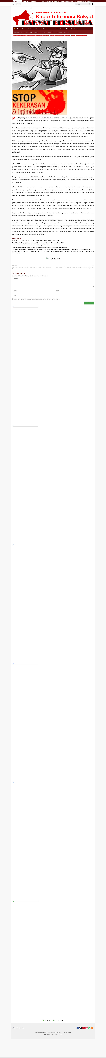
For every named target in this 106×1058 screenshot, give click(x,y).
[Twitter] (80, 1028)
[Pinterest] (83, 1028)
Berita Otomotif (18, 32)
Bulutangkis (51, 32)
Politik (43, 29)
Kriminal (37, 29)
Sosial (56, 29)
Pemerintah (50, 29)
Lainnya (76, 29)
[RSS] (92, 1028)
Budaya (62, 29)
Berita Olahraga (28, 32)
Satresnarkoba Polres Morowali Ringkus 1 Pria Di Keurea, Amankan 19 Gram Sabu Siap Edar (36, 245)
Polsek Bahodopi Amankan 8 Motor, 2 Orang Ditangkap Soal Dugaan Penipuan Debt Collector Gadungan (39, 247)
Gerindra (66, 32)
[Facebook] (78, 1028)
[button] (89, 4)
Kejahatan (37, 32)
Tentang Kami (67, 1032)
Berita (18, 29)
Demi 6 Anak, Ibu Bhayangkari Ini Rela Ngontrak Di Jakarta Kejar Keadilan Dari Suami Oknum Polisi (42, 1)
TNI (71, 29)
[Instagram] (86, 1028)
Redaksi (37, 1032)
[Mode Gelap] (92, 4)
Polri (67, 29)
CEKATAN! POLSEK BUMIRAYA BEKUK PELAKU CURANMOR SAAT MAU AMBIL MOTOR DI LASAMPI (36, 240)
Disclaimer (59, 1032)
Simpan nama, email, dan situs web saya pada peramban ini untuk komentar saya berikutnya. (37, 299)
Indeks (18, 4)
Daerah (24, 29)
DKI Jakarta (59, 32)
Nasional (30, 29)
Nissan (43, 32)
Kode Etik (43, 1032)
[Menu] (14, 4)
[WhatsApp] (89, 1028)
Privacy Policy (51, 1032)
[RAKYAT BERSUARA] (53, 16)
